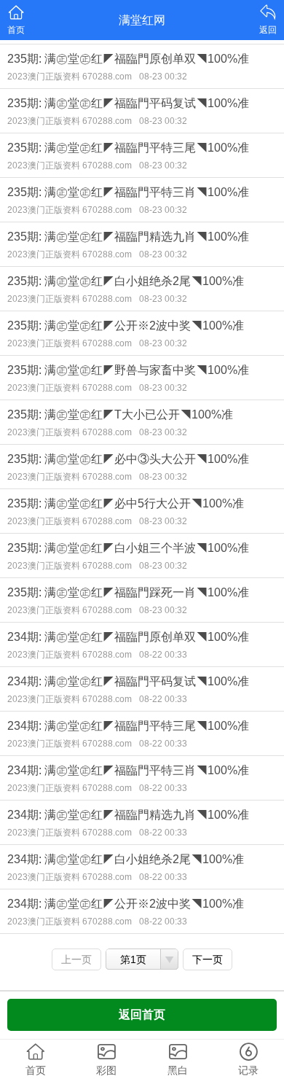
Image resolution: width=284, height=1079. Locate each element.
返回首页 (142, 1014)
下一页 (207, 959)
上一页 (76, 959)
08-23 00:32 (163, 76)
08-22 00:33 (163, 655)
